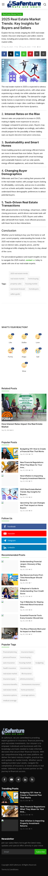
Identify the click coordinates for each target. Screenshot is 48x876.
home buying (33, 278)
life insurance (26, 673)
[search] (45, 4)
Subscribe (40, 852)
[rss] (32, 779)
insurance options (10, 695)
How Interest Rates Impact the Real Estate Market (22, 425)
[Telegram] (18, 779)
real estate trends (10, 690)
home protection (27, 690)
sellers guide (15, 294)
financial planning (10, 652)
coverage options (28, 695)
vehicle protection (26, 679)
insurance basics (27, 652)
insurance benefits (10, 684)
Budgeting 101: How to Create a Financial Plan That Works (33, 450)
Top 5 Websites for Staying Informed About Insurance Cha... (31, 604)
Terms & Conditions (10, 869)
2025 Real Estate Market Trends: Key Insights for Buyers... (30, 491)
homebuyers (34, 289)
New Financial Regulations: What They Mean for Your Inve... (32, 464)
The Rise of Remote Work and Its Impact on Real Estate (32, 630)
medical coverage (9, 700)
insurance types (9, 679)
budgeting (39, 663)
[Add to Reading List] (43, 53)
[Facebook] (4, 779)
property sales (15, 284)
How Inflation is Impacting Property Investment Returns (32, 477)
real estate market (17, 278)
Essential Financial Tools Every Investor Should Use (31, 616)
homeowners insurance (31, 684)
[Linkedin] (25, 779)
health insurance (9, 668)
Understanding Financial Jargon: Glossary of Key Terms (31, 564)
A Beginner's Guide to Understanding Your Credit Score (32, 591)
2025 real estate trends (19, 273)
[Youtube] (11, 779)
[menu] (3, 4)
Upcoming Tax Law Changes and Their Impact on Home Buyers (32, 505)
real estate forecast (17, 289)
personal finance (9, 657)
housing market (31, 284)
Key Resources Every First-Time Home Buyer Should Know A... (32, 577)
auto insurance (9, 663)
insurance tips (25, 668)
